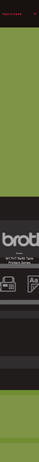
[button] (35, 14)
